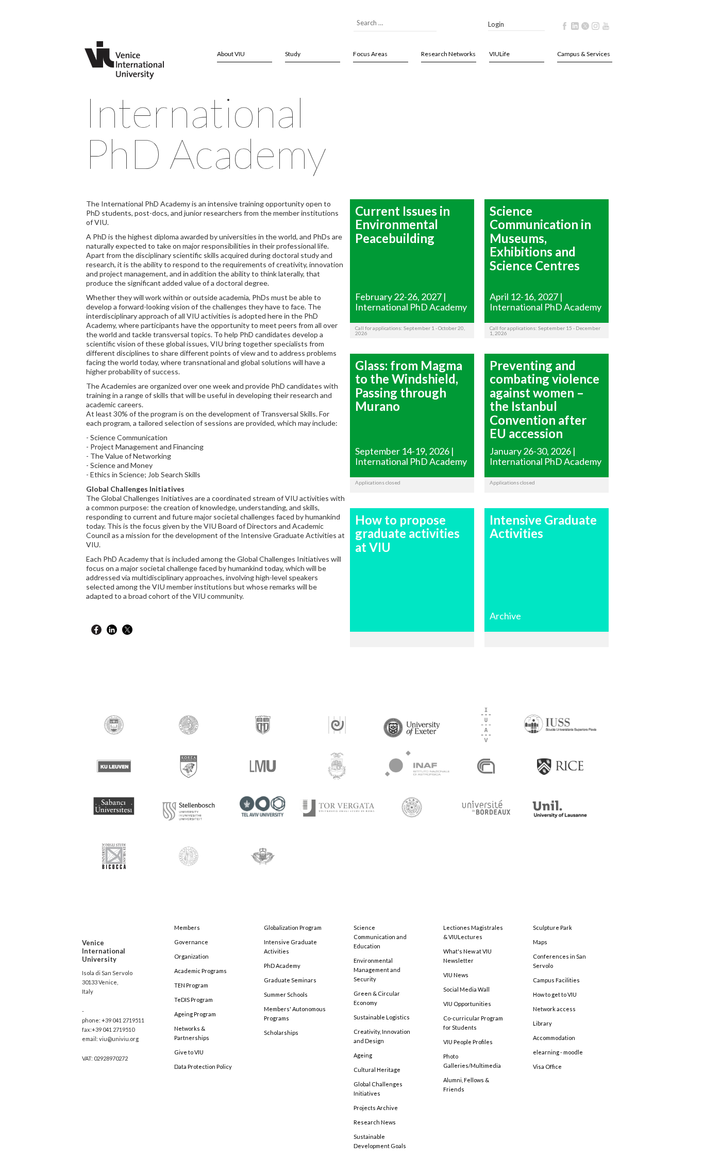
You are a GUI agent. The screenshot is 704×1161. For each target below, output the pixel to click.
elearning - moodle (558, 1052)
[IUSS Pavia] (560, 719)
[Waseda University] (263, 851)
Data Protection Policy (203, 1066)
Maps (540, 942)
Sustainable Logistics (382, 1017)
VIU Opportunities (467, 1003)
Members (187, 927)
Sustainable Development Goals (380, 1141)
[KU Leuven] (114, 765)
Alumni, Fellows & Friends (466, 1085)
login (496, 24)
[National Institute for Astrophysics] (412, 761)
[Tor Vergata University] (337, 802)
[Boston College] (114, 724)
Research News (375, 1122)
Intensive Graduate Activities (290, 947)
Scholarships (281, 1032)
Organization (191, 956)
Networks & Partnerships (191, 1033)
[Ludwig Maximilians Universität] (263, 765)
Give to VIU (189, 1052)
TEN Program (191, 985)
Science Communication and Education (380, 936)
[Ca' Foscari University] (188, 724)
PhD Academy (282, 965)
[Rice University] (560, 760)
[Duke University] (263, 724)
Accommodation (554, 1037)
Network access (554, 1009)
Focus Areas (370, 54)
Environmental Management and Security (377, 969)
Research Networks (448, 54)
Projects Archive (376, 1107)
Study (292, 54)
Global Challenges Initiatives (378, 1089)
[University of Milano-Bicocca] (114, 848)
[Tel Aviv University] (263, 802)
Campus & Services (583, 54)
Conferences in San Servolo (559, 961)
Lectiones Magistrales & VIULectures (473, 932)
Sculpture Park (552, 927)
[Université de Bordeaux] (486, 806)
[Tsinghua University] (412, 806)
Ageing (363, 1055)
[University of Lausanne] (560, 804)
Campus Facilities (556, 980)
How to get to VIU (555, 994)
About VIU (231, 54)
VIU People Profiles (468, 1041)
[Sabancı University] (114, 801)
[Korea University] (188, 765)
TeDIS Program (193, 999)
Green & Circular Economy (377, 998)
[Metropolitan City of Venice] (337, 765)
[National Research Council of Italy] (486, 765)
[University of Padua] (188, 851)
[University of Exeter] (412, 723)
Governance (191, 942)
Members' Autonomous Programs (295, 1013)
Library (542, 1023)
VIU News (455, 975)
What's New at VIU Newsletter (467, 956)
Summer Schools (286, 994)
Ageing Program (195, 1014)
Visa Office (547, 1066)
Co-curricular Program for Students (473, 1023)
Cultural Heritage (377, 1069)
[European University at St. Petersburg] (337, 724)
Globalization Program (293, 927)
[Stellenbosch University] (189, 808)
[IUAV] (486, 724)
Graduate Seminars (290, 980)
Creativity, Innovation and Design (382, 1036)
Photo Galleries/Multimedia (472, 1061)
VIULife (499, 54)
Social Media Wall (466, 989)
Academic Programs (200, 970)
